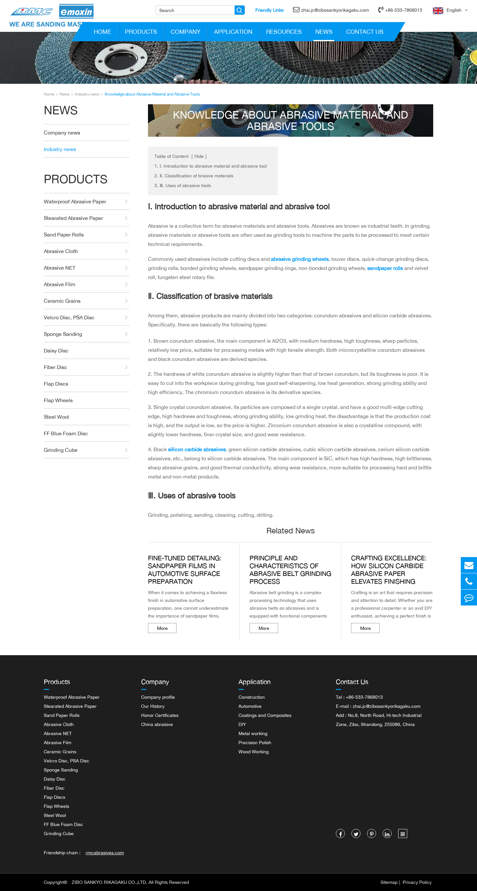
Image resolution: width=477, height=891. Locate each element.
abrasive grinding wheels (300, 259)
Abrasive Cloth (61, 251)
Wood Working (253, 751)
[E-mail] (469, 565)
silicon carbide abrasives (197, 449)
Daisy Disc (56, 350)
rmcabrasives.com (105, 852)
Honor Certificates (159, 715)
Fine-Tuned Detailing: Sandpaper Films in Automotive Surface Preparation (185, 569)
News (324, 31)
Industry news (87, 94)
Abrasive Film (59, 284)
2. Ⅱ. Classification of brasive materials (193, 175)
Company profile (158, 697)
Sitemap (389, 882)
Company (186, 31)
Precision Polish (254, 742)
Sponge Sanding (63, 334)
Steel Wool (56, 417)
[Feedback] (469, 597)
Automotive (250, 706)
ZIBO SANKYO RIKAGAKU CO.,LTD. (109, 882)
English (453, 10)
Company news (62, 132)
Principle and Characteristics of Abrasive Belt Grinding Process (290, 569)
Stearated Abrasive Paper (73, 218)
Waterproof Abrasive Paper (75, 201)
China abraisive (157, 724)
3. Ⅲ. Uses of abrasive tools (182, 185)
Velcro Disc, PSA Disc (69, 317)
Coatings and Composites (264, 715)
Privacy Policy (417, 882)
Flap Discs (56, 383)
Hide (199, 156)
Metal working (252, 733)
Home (102, 31)
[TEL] (469, 581)
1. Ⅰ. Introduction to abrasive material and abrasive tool (210, 166)
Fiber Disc (55, 367)
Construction (251, 697)
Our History (153, 706)
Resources (284, 31)
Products (141, 31)
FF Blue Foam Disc (66, 433)
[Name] (240, 10)
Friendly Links (269, 10)
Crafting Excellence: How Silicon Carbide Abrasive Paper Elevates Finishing (389, 569)
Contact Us (365, 31)
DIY (242, 724)
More (162, 628)
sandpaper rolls (385, 268)
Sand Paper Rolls (64, 234)
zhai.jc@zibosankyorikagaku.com (335, 10)
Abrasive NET (59, 267)
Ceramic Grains (62, 301)
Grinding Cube (61, 450)
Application (233, 31)
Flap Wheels (58, 400)
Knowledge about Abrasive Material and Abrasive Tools (152, 94)
